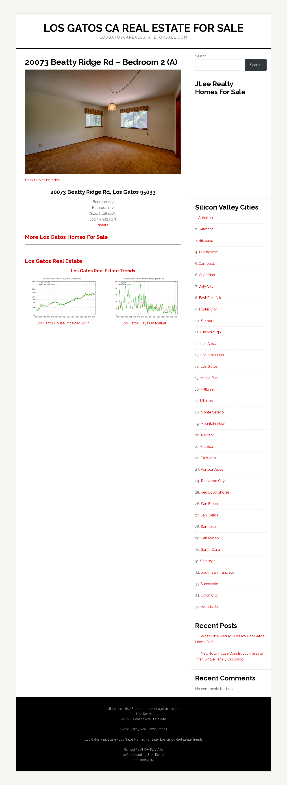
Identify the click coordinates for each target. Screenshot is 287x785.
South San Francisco (218, 572)
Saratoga (207, 561)
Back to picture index (42, 180)
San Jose (208, 527)
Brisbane (206, 240)
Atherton (205, 218)
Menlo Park (209, 378)
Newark (207, 435)
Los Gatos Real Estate (53, 261)
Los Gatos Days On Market (144, 323)
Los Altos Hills (212, 355)
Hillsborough (210, 332)
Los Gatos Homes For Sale (138, 739)
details (103, 225)
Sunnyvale (209, 584)
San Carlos (209, 515)
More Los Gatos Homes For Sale (66, 237)
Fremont (207, 321)
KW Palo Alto (153, 749)
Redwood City (213, 481)
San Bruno (209, 504)
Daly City (205, 286)
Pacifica (206, 446)
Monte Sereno (212, 412)
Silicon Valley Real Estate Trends (143, 729)
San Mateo (210, 538)
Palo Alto (208, 458)
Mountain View (212, 424)
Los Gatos (209, 366)
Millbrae (206, 389)
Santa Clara (210, 549)
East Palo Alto (210, 298)
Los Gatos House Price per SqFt (62, 323)
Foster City (208, 309)
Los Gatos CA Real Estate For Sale (143, 28)
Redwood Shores (215, 492)
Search (201, 56)
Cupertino (207, 275)
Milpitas (206, 401)
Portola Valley (212, 469)
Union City (209, 595)
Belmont (206, 229)
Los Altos (208, 343)
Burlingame (208, 252)
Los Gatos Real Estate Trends (103, 270)
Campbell (207, 263)
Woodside (209, 607)
